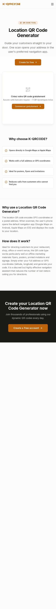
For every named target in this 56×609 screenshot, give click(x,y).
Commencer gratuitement (26, 106)
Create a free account (26, 328)
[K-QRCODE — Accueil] (11, 4)
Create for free (26, 62)
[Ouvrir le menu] (52, 4)
